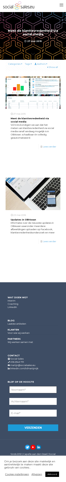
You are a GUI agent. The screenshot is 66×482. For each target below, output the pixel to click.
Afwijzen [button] (36, 474)
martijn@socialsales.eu (22, 365)
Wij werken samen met (20, 342)
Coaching (13, 303)
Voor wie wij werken (19, 333)
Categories (14, 64)
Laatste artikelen (17, 323)
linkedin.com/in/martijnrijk (24, 368)
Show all (53, 67)
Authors (41, 64)
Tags (27, 64)
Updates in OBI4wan (23, 219)
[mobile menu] (61, 5)
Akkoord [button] (52, 474)
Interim (11, 300)
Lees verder (49, 146)
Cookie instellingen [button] (17, 474)
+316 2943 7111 (17, 362)
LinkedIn (12, 307)
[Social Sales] (19, 6)
